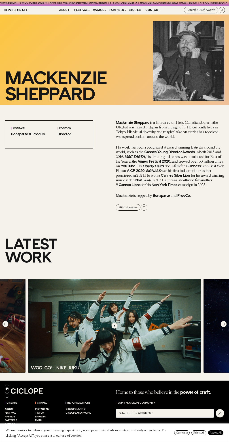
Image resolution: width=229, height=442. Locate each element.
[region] (114, 432)
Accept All (216, 432)
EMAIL (38, 420)
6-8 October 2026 (24, 2)
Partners (116, 10)
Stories (135, 10)
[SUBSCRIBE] (220, 413)
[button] (5, 324)
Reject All (198, 432)
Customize (182, 432)
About (64, 10)
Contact (152, 10)
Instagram (42, 409)
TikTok (39, 412)
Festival (80, 10)
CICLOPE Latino (75, 409)
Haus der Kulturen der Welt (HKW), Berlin (70, 2)
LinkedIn (40, 416)
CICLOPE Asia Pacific (78, 412)
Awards (98, 10)
